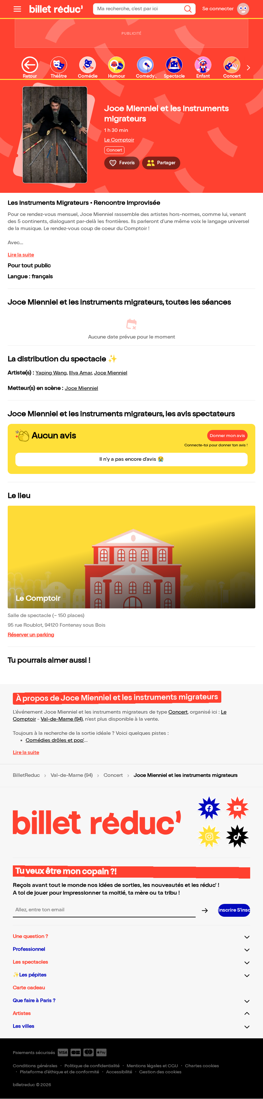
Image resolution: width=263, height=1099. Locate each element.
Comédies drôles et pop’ (55, 740)
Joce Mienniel (110, 373)
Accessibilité (119, 1072)
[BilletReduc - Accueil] (56, 9)
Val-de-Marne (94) (62, 719)
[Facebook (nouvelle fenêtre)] (209, 808)
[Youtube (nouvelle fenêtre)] (237, 808)
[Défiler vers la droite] (248, 67)
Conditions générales (35, 1066)
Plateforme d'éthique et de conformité (59, 1072)
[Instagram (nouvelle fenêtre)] (209, 836)
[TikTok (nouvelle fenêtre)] (237, 836)
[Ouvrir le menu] (20, 9)
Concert (178, 712)
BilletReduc (26, 775)
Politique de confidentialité (92, 1066)
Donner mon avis (227, 435)
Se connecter (217, 9)
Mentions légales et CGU (152, 1066)
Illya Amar (80, 373)
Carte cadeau (29, 988)
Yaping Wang (51, 373)
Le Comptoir (119, 140)
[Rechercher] (188, 9)
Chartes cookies (202, 1066)
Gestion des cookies (160, 1072)
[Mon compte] (243, 9)
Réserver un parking (31, 635)
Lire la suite (21, 255)
